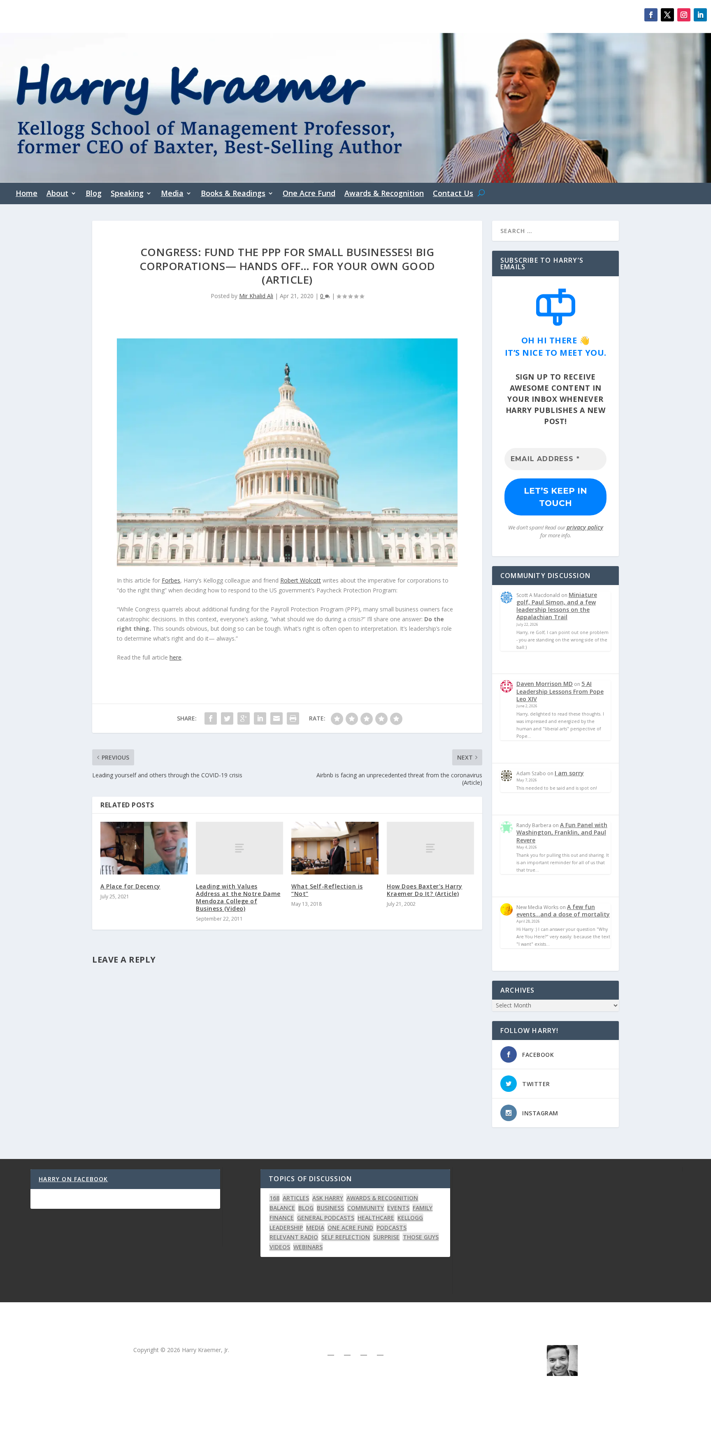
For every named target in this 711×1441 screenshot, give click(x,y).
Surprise (386, 1237)
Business (330, 1208)
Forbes (171, 580)
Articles (296, 1198)
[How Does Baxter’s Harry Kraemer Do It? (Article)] (430, 848)
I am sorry (569, 773)
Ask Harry (327, 1198)
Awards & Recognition (384, 194)
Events (398, 1208)
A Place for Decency (130, 886)
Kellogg (410, 1218)
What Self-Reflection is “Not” (327, 890)
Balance (282, 1208)
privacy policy (585, 527)
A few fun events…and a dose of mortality (563, 910)
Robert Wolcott (300, 580)
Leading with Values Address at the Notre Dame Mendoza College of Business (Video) (238, 897)
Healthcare (376, 1218)
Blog (94, 194)
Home (26, 194)
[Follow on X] (667, 14)
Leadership (286, 1227)
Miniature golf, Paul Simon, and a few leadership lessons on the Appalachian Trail (556, 606)
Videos (280, 1247)
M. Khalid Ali (562, 1393)
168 (274, 1198)
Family (422, 1208)
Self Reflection (345, 1237)
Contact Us (453, 194)
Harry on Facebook (73, 1179)
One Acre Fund (309, 194)
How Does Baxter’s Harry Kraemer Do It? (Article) (424, 890)
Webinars (308, 1247)
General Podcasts (325, 1218)
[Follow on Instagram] (683, 14)
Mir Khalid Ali (256, 296)
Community (365, 1208)
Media (172, 194)
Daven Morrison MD (544, 684)
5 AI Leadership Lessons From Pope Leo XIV (560, 691)
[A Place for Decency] (144, 848)
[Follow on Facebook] (651, 14)
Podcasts (391, 1227)
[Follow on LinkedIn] (700, 14)
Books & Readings (233, 194)
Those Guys (421, 1237)
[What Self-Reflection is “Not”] (335, 848)
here (175, 657)
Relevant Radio (294, 1237)
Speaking (127, 194)
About (57, 194)
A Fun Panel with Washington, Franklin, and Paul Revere (561, 832)
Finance (282, 1218)
